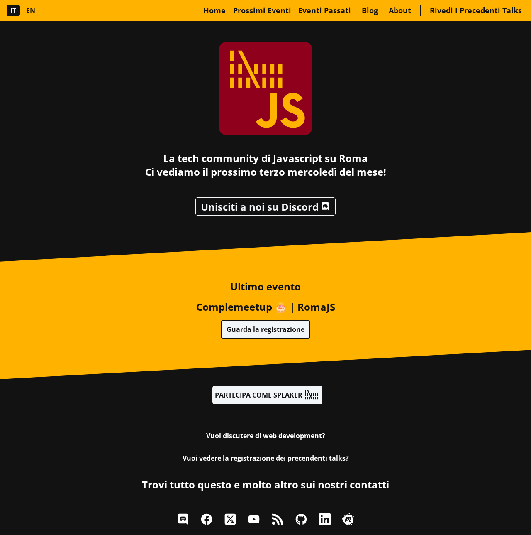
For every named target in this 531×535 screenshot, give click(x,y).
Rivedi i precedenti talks (476, 10)
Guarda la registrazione (265, 329)
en (31, 10)
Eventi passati (324, 10)
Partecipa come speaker (258, 395)
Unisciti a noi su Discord (260, 207)
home (214, 10)
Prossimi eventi (262, 10)
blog (370, 10)
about (400, 10)
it (13, 10)
